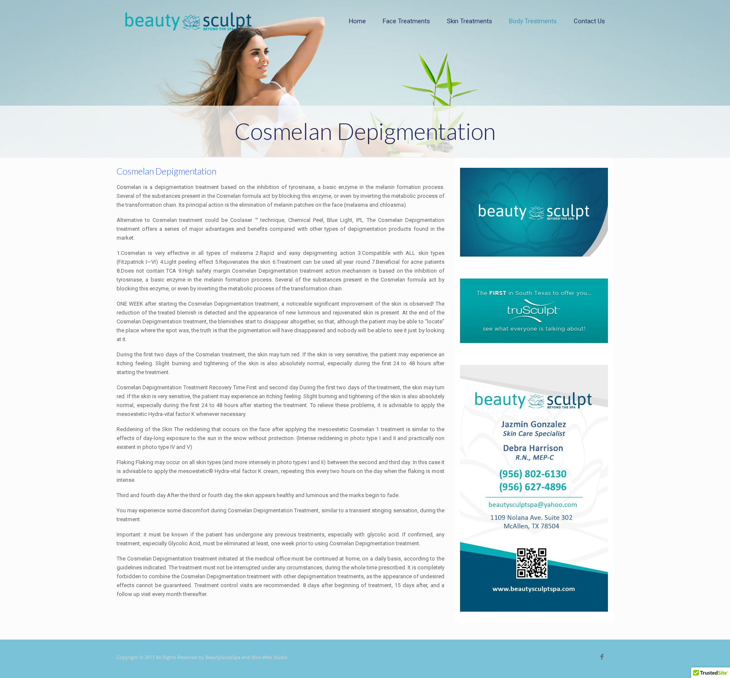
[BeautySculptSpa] (188, 21)
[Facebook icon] (602, 657)
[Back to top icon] (689, 661)
